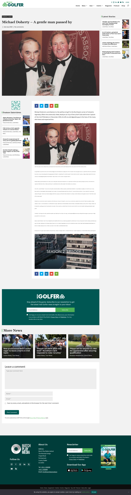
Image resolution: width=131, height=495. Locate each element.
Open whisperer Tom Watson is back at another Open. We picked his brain (12, 119)
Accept (94, 492)
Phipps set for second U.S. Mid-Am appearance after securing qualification (83, 350)
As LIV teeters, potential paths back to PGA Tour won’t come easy (111, 33)
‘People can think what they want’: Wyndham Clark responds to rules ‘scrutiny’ (49, 350)
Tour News (111, 26)
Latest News (15, 122)
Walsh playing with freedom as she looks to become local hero (111, 53)
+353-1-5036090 (45, 467)
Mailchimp (63, 317)
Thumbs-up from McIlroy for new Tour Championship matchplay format (111, 23)
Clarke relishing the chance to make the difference (110, 43)
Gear (91, 6)
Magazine (108, 6)
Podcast (116, 6)
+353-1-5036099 (43, 469)
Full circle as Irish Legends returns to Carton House (11, 129)
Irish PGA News (16, 155)
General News (7, 17)
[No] (129, 492)
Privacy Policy (54, 317)
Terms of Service (41, 418)
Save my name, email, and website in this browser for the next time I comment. (33, 403)
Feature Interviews (7, 122)
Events (99, 6)
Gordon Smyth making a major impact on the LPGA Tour (11, 151)
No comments (19, 27)
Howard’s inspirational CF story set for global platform (12, 139)
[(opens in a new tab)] (108, 457)
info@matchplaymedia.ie (50, 472)
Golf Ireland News (16, 142)
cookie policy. (86, 492)
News (83, 6)
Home (78, 6)
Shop (123, 6)
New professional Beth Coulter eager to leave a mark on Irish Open (17, 350)
